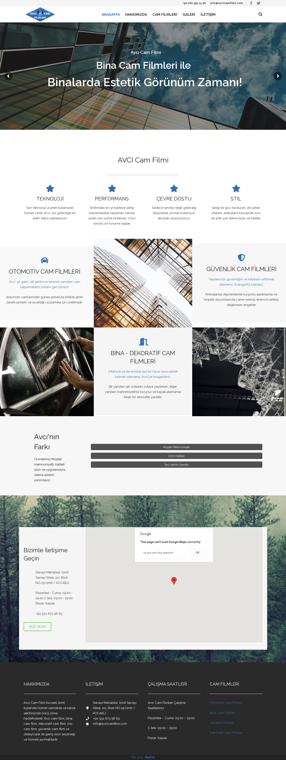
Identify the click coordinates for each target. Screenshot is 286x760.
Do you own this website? (158, 552)
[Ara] (260, 14)
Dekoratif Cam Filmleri (226, 733)
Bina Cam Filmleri (222, 713)
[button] (174, 581)
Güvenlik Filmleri (222, 723)
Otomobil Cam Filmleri (226, 703)
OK (198, 552)
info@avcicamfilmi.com (226, 3)
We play (143, 757)
